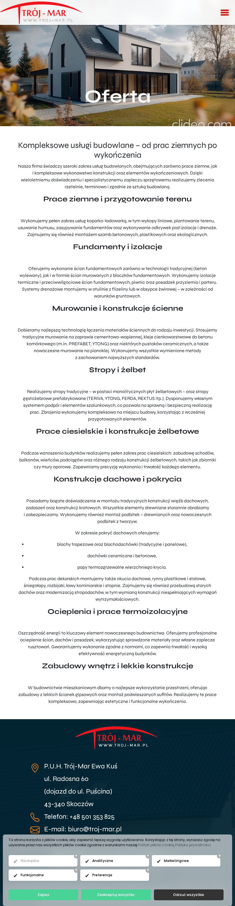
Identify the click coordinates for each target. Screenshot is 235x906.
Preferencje (102, 875)
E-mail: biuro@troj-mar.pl (83, 829)
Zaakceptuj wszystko (116, 894)
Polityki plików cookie (156, 844)
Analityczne (102, 860)
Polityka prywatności (193, 844)
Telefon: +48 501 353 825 (79, 816)
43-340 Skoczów (69, 804)
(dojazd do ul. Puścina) (78, 791)
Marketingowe (176, 860)
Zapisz (43, 894)
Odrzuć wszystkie (188, 894)
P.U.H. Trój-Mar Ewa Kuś (80, 766)
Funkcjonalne (32, 875)
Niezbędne (30, 860)
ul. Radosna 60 (66, 779)
